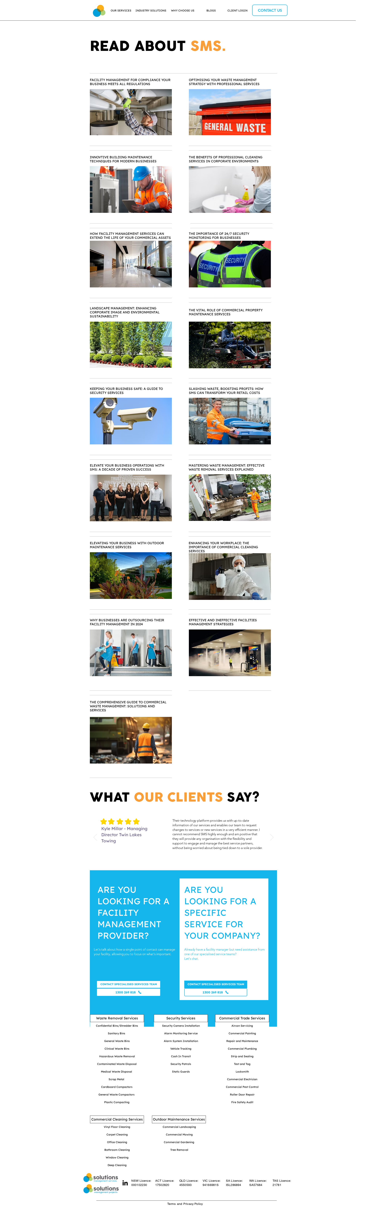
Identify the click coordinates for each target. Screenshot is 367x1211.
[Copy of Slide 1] (186, 864)
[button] (215, 984)
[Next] (272, 837)
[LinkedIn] (125, 1183)
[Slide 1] (181, 864)
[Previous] (95, 837)
